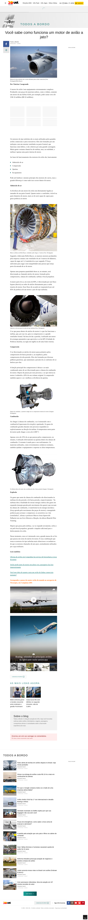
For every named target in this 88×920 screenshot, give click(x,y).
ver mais (29, 893)
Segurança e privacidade (60, 908)
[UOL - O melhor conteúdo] (13, 3)
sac (60, 3)
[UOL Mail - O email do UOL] (65, 3)
